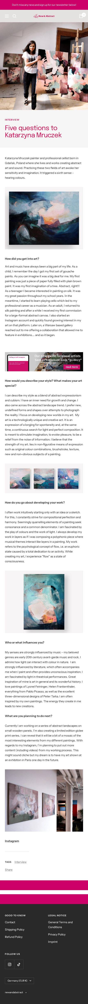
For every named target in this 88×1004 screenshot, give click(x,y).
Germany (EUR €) (17, 980)
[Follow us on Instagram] (9, 964)
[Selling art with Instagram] (44, 361)
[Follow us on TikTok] (18, 964)
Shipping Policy (14, 929)
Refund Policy (14, 937)
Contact (10, 922)
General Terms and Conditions (60, 924)
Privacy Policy (56, 934)
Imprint (53, 942)
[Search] (14, 16)
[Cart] (81, 16)
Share (8, 870)
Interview (12, 119)
